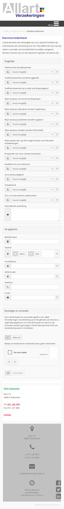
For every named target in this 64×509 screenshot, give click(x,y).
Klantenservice (18, 31)
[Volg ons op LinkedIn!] (58, 497)
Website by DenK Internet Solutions (47, 505)
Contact (7, 414)
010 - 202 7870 (13, 404)
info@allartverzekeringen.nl (32, 473)
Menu (51, 25)
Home (6, 31)
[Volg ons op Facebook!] (58, 484)
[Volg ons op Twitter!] (58, 491)
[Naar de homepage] (23, 10)
